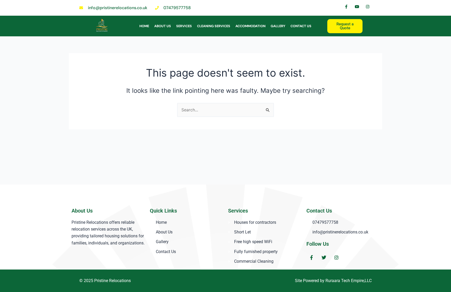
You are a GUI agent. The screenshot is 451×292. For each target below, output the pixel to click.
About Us (162, 26)
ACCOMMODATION (250, 26)
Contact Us (300, 26)
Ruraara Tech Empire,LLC (348, 280)
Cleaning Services (213, 26)
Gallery (278, 26)
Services (184, 26)
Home (144, 26)
